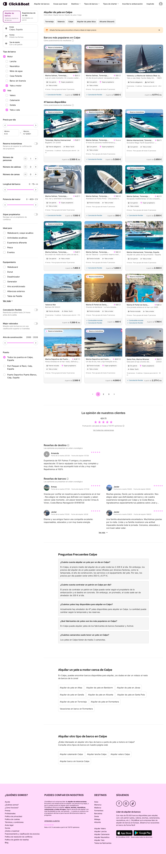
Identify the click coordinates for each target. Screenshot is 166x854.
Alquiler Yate (99, 840)
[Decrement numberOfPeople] (25, 158)
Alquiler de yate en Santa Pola (131, 694)
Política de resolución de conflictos (18, 837)
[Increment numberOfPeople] (36, 159)
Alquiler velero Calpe (120, 754)
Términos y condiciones (14, 822)
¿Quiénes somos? (12, 805)
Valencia (61, 21)
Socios (7, 828)
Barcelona (98, 813)
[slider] (5, 125)
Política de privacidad (13, 816)
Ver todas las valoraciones (103, 430)
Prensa (7, 810)
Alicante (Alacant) (107, 21)
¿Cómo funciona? (11, 808)
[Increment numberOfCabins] (36, 167)
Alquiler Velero (100, 828)
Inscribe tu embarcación (132, 4)
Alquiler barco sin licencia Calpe (74, 761)
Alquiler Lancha (100, 831)
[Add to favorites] (160, 47)
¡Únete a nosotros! (12, 831)
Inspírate (150, 4)
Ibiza (96, 802)
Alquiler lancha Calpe (96, 754)
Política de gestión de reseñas (17, 840)
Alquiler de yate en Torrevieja (73, 701)
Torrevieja (49, 21)
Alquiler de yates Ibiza (86, 21)
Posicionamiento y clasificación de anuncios (22, 834)
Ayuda (7, 802)
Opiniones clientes (52, 821)
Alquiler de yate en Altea (71, 687)
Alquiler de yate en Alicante (100, 694)
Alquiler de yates (70, 15)
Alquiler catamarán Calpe (71, 754)
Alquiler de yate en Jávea (128, 687)
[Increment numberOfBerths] (36, 174)
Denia (96, 816)
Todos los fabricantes (102, 843)
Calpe (80, 15)
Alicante (97, 822)
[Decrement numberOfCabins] (25, 167)
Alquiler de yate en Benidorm (99, 687)
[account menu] (160, 4)
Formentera (98, 810)
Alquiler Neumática (101, 837)
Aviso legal (9, 825)
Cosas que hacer (60, 4)
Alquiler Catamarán (101, 834)
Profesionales (10, 813)
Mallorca (97, 808)
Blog (6, 843)
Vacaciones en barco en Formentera (76, 709)
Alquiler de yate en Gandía (72, 694)
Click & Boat (48, 15)
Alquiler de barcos (41, 4)
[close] (159, 30)
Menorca (97, 805)
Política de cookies (12, 819)
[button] (62, 71)
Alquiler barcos (58, 15)
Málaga (97, 819)
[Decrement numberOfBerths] (25, 174)
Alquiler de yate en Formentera (105, 701)
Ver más (102, 532)
